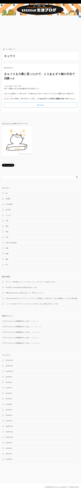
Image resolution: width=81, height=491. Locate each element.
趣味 (7, 259)
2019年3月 (9, 410)
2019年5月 (9, 399)
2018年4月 (9, 454)
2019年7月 (9, 388)
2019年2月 (9, 415)
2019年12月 (9, 360)
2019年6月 (9, 393)
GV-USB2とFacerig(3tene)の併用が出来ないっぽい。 (22, 287)
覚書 (7, 253)
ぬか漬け (8, 209)
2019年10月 (9, 371)
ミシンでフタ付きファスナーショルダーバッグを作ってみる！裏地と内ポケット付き (32, 304)
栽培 (7, 231)
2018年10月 (9, 437)
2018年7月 (9, 442)
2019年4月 (9, 404)
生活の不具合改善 (11, 242)
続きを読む (40, 105)
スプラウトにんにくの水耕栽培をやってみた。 (16, 321)
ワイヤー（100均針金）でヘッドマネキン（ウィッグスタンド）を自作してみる (30, 282)
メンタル (8, 215)
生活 (7, 237)
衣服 (7, 248)
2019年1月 (9, 421)
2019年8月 (9, 382)
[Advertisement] (40, 32)
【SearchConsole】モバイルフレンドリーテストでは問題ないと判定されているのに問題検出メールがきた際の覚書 (41, 298)
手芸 (7, 220)
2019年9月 (9, 377)
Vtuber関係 (9, 204)
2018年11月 (9, 432)
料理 (7, 226)
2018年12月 (9, 426)
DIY (7, 193)
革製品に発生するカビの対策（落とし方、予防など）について (25, 293)
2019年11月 (9, 366)
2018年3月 (9, 459)
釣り (7, 264)
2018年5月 (9, 448)
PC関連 (8, 199)
